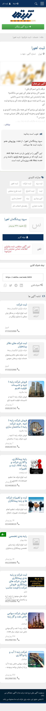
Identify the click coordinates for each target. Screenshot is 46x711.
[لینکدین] (21, 286)
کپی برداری (38, 198)
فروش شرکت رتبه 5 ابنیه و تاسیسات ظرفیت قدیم (17, 385)
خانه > (41, 37)
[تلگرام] (16, 286)
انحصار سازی (16, 198)
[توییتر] (10, 286)
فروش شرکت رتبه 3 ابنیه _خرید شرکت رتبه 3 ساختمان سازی (16, 424)
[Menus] (42, 4)
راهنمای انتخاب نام (20, 206)
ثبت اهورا (38, 48)
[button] (23, 26)
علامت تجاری (37, 206)
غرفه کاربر (22, 237)
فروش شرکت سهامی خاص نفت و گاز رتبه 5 (17, 617)
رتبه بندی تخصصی (18, 536)
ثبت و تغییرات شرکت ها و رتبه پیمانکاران (16, 499)
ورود (14, 3)
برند (27, 198)
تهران (40, 54)
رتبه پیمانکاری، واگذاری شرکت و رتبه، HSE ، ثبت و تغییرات (18, 464)
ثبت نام (5, 3)
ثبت (40, 191)
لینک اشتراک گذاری (37, 265)
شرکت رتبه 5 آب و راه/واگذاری (18, 654)
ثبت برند (39, 183)
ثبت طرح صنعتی (14, 191)
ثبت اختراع (30, 191)
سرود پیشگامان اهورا (15, 219)
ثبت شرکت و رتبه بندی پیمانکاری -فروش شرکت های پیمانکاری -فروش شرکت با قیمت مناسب (16, 581)
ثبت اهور (14, 183)
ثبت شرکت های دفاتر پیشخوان (17, 345)
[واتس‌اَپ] (5, 286)
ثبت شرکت (27, 183)
